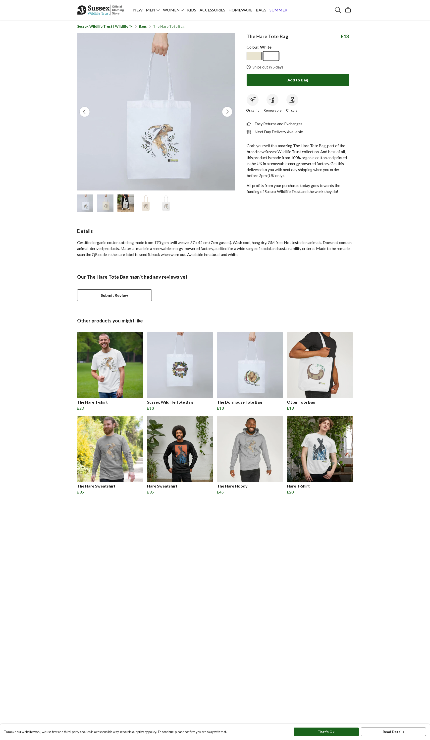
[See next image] (227, 112)
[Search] (338, 10)
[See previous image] (85, 112)
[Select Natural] (254, 56)
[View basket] (348, 10)
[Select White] (271, 56)
